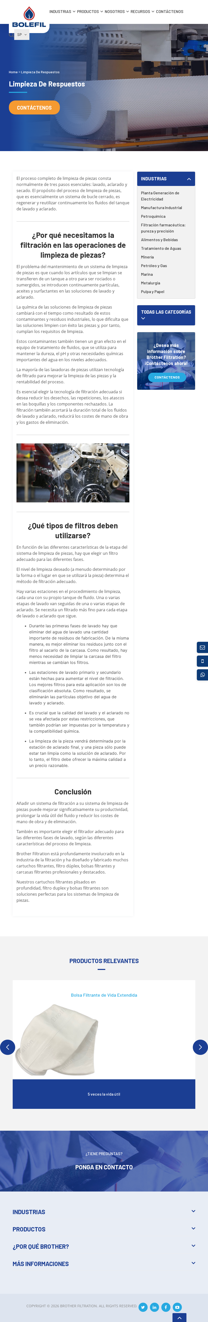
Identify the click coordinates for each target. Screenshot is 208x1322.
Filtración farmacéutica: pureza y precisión (163, 227)
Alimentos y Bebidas (159, 239)
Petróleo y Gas (154, 265)
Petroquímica (153, 216)
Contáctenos (169, 11)
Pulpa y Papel (152, 291)
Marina (147, 274)
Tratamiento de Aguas (161, 248)
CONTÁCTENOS (167, 377)
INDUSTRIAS (60, 11)
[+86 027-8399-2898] (202, 661)
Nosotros (115, 11)
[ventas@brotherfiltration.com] (202, 647)
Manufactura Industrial (161, 207)
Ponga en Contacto (104, 1166)
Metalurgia (150, 282)
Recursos (140, 11)
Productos (88, 11)
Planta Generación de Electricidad (160, 195)
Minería (147, 256)
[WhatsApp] (202, 674)
